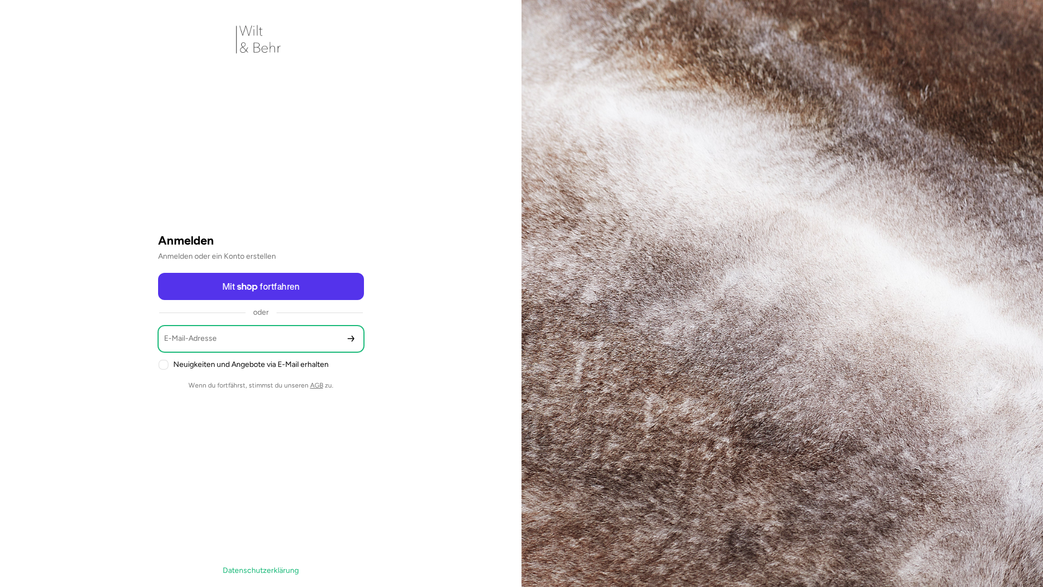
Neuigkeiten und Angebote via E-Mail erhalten (251, 364)
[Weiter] (351, 338)
